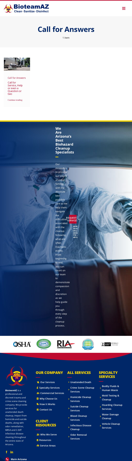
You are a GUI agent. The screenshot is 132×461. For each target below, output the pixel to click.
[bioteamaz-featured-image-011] (17, 58)
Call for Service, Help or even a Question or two (15, 88)
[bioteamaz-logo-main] (26, 5)
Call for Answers (17, 77)
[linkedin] (11, 452)
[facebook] (6, 452)
